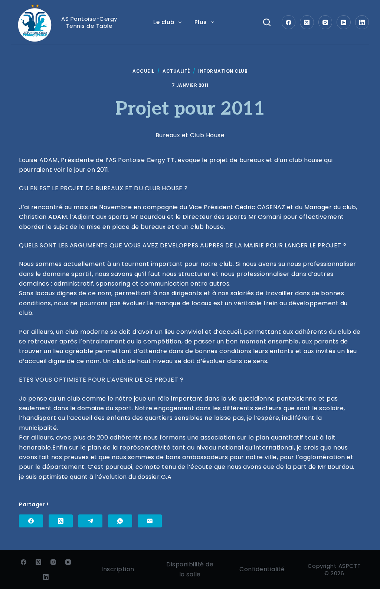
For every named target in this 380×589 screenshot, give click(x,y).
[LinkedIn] (362, 22)
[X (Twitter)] (307, 22)
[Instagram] (325, 22)
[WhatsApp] (120, 520)
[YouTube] (344, 22)
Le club (163, 22)
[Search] (267, 22)
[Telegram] (90, 520)
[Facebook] (289, 22)
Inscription (117, 569)
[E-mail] (150, 520)
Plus (200, 22)
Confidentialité (262, 569)
